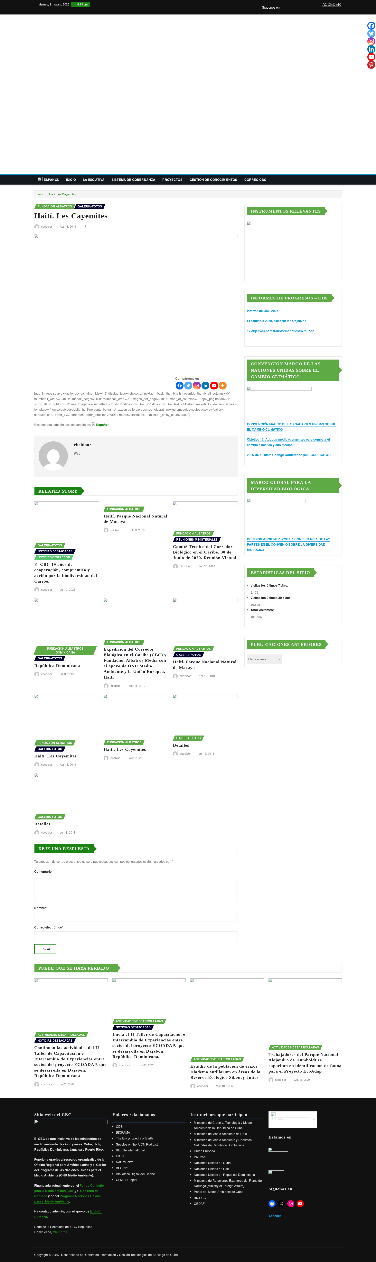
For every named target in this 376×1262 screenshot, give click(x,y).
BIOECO (200, 1197)
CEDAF (199, 1203)
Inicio (71, 179)
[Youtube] (214, 385)
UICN (120, 1156)
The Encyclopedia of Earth (134, 1138)
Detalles (181, 745)
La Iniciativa (94, 179)
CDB (119, 1126)
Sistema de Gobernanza (133, 179)
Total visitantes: (262, 610)
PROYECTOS (172, 179)
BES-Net (122, 1168)
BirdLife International (130, 1150)
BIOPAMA (123, 1132)
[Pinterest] (371, 65)
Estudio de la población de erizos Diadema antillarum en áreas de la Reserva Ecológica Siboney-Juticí (225, 1072)
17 (84, 226)
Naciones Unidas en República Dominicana (224, 1174)
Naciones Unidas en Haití (212, 1168)
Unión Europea (204, 1151)
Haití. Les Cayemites (62, 194)
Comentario (43, 871)
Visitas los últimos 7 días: (269, 585)
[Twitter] (188, 385)
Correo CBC (255, 179)
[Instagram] (197, 385)
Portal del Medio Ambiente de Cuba (218, 1191)
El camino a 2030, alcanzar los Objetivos (276, 320)
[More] (223, 385)
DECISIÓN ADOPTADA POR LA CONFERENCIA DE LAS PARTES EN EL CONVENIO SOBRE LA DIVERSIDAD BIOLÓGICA (288, 544)
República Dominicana (57, 665)
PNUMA (199, 1157)
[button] (188, 164)
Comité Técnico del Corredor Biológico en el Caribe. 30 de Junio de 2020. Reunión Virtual (204, 552)
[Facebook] (179, 385)
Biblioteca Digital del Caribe (135, 1174)
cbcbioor (46, 226)
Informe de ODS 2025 (262, 310)
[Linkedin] (205, 385)
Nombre (40, 908)
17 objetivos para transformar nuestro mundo (280, 331)
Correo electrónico (48, 927)
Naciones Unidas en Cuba (212, 1162)
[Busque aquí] (340, 179)
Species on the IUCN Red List (137, 1144)
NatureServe (125, 1162)
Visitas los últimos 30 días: (270, 597)
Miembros (60, 1232)
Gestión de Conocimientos (213, 179)
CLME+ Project (126, 1179)
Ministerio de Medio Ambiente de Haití (220, 1133)
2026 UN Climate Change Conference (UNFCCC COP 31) (289, 455)
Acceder (274, 1215)
